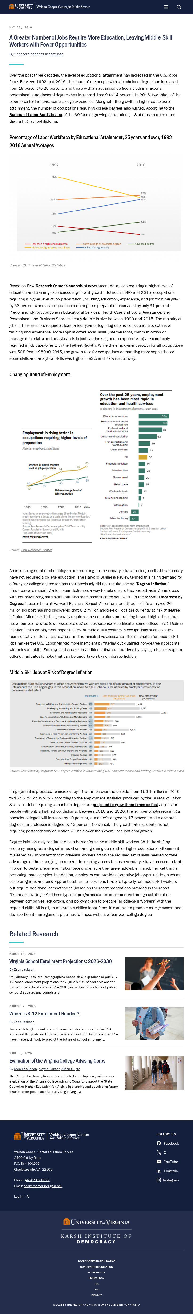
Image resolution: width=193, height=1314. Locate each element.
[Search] (179, 7)
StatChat (56, 54)
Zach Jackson (24, 969)
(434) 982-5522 (37, 1180)
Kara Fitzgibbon (25, 1069)
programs (86, 894)
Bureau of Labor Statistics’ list (35, 114)
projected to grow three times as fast (125, 804)
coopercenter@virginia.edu (43, 1186)
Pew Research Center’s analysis (55, 285)
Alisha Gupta (70, 1069)
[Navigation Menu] (166, 7)
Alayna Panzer (49, 1069)
